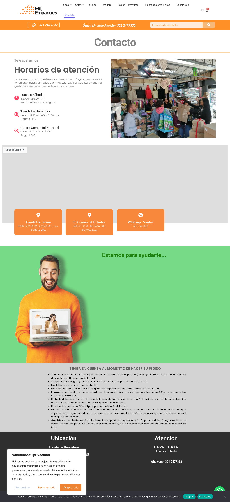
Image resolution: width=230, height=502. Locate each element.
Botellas (92, 4)
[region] (46, 472)
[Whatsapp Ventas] (140, 215)
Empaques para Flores (157, 4)
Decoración (182, 4)
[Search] (209, 25)
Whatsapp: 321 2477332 (166, 461)
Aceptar (189, 496)
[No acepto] (224, 496)
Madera (107, 4)
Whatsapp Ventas (140, 222)
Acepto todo (70, 487)
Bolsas (65, 4)
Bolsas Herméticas (128, 4)
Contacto (69, 14)
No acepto (205, 496)
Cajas (78, 4)
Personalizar (22, 487)
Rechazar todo (46, 487)
